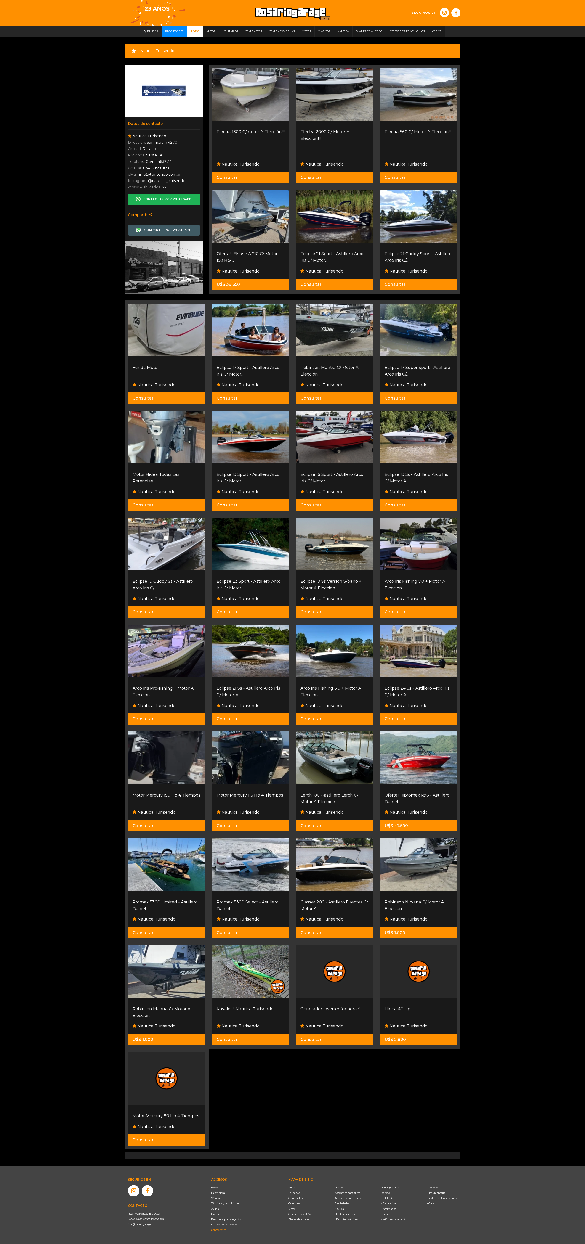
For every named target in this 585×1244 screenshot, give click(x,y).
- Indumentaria (436, 1192)
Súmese (216, 1198)
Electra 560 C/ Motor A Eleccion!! (418, 131)
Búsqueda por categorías (226, 1219)
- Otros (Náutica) (390, 1187)
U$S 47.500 (396, 825)
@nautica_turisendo (166, 181)
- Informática (388, 1208)
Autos (291, 1187)
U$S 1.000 (395, 932)
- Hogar (385, 1214)
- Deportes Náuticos (346, 1219)
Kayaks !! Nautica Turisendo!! (246, 1008)
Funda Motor (146, 367)
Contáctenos (218, 1229)
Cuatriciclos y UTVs (299, 1214)
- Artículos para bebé (393, 1219)
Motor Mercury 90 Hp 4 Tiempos (166, 1115)
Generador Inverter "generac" (330, 1008)
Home (214, 1187)
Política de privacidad (224, 1224)
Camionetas (295, 1198)
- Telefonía (387, 1198)
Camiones (294, 1203)
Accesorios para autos (347, 1192)
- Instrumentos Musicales (442, 1198)
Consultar (227, 177)
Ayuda (215, 1208)
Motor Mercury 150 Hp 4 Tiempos (166, 795)
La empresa (218, 1192)
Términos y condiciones (225, 1203)
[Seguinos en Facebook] (455, 12)
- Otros (431, 1203)
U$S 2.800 (395, 1039)
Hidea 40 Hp (397, 1008)
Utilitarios (294, 1192)
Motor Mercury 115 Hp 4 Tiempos (250, 795)
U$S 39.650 (228, 284)
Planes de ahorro (298, 1219)
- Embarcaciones (345, 1214)
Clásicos (339, 1187)
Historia (215, 1214)
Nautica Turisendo (240, 164)
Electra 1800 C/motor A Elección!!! (251, 131)
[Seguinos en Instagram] (444, 12)
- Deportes (433, 1187)
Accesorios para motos (348, 1198)
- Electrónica (388, 1203)
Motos (291, 1208)
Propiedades (342, 1203)
